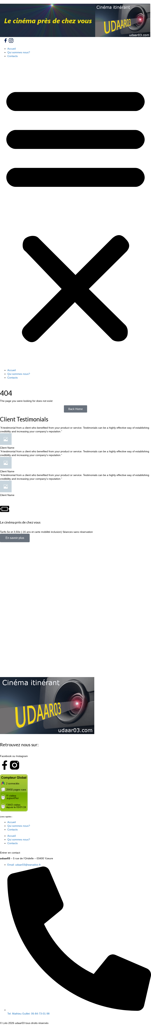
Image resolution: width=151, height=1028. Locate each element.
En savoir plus (15, 537)
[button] (75, 213)
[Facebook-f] (4, 765)
